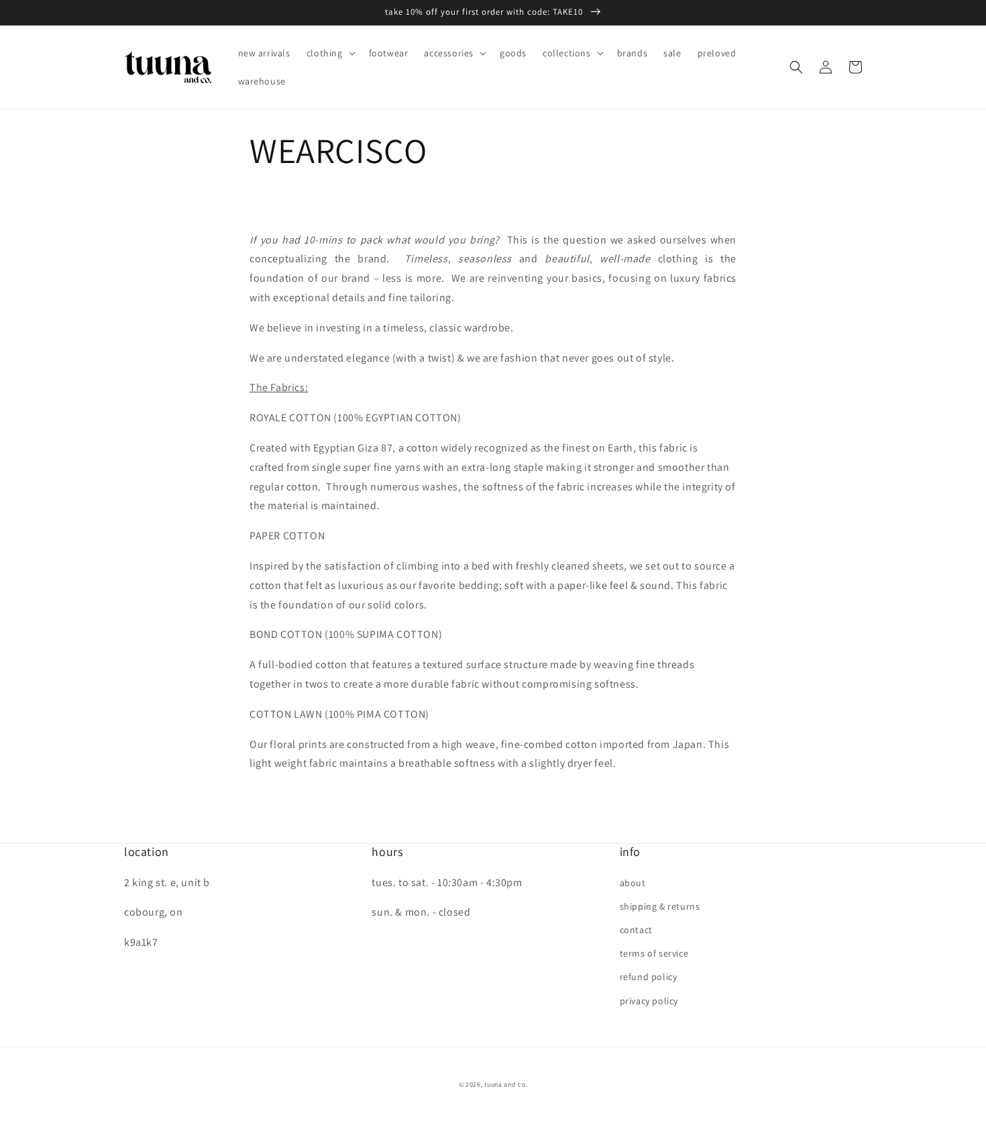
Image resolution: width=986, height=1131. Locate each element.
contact (636, 930)
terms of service (654, 953)
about (633, 883)
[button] (329, 53)
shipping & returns (660, 906)
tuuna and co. (505, 1084)
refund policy (648, 977)
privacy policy (649, 1001)
